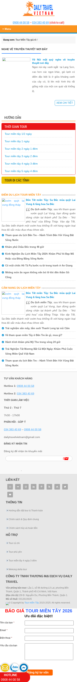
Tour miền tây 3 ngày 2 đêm (21, 156)
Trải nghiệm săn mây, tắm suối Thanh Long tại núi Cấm (37, 328)
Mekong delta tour (18, 569)
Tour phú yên (15, 552)
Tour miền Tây (31, 602)
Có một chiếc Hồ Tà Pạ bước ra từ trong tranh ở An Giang (39, 265)
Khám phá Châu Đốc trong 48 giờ (24, 247)
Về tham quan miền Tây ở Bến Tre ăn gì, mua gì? (33, 335)
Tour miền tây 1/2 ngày (18, 133)
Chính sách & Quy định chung (24, 519)
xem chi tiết (64, 102)
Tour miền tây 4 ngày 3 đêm (21, 163)
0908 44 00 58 (21, 22)
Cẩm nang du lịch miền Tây (21, 287)
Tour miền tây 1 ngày (17, 141)
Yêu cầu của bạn (8, 645)
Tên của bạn (7, 622)
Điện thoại (6, 638)
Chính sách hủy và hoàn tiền (23, 528)
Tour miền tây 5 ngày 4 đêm (21, 171)
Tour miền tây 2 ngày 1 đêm (21, 148)
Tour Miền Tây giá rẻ (38, 6)
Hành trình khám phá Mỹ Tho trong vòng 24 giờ (32, 342)
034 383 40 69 (40, 22)
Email (3, 630)
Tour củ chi (14, 543)
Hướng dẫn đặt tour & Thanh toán (26, 510)
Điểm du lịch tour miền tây (21, 194)
